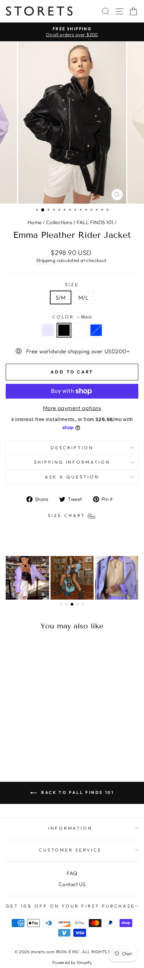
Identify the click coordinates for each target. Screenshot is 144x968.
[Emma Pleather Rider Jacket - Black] (26, 742)
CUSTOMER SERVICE (70, 850)
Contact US (72, 884)
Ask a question (72, 476)
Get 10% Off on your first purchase (70, 906)
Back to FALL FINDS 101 (77, 792)
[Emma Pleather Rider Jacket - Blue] (42, 742)
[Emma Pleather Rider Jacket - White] (34, 742)
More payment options (72, 407)
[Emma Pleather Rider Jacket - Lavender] (19, 742)
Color (72, 316)
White (80, 330)
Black (64, 330)
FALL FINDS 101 (95, 222)
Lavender (48, 330)
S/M (61, 297)
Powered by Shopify (72, 962)
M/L (83, 297)
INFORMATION (70, 828)
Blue (96, 330)
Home (34, 222)
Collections (59, 222)
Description (72, 447)
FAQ (72, 873)
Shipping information (72, 462)
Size (72, 284)
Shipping (45, 260)
